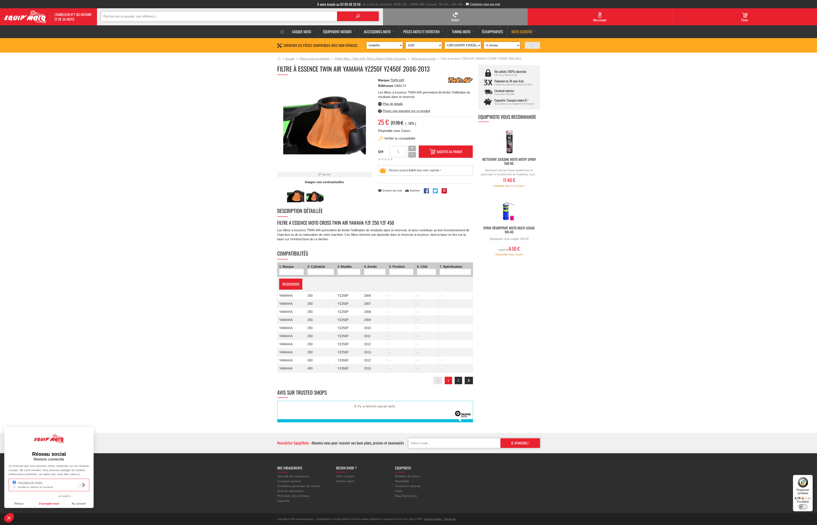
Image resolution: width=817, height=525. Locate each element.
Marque (383, 80)
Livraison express (289, 481)
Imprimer (415, 190)
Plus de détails (393, 104)
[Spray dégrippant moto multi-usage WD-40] (509, 210)
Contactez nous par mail (485, 4)
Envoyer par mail (392, 190)
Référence (386, 86)
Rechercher (290, 284)
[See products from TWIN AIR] (460, 80)
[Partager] (426, 191)
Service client (345, 481)
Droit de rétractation (290, 491)
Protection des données (293, 496)
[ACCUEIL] (282, 31)
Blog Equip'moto (406, 496)
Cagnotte (283, 500)
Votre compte (345, 476)
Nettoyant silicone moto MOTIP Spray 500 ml (509, 161)
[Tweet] (435, 191)
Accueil (278, 59)
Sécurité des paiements (293, 476)
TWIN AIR (397, 80)
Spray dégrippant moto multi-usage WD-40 (509, 230)
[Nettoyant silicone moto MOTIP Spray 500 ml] (509, 142)
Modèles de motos (407, 476)
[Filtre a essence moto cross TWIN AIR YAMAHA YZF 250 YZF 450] (295, 196)
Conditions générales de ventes (298, 486)
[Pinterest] (444, 191)
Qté (380, 151)
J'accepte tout (49, 503)
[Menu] (810, 477)
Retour (19, 503)
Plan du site (450, 519)
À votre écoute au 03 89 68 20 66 (339, 4)
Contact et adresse (408, 486)
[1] (532, 45)
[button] (9, 518)
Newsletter (402, 481)
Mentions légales (433, 519)
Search (358, 16)
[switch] (803, 506)
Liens (398, 491)
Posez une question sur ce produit (406, 111)
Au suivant (79, 503)
